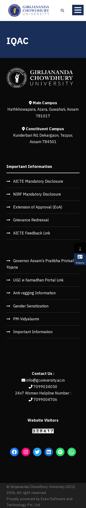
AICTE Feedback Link (31, 233)
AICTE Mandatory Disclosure (38, 181)
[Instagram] (26, 452)
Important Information (33, 331)
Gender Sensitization (30, 306)
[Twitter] (37, 452)
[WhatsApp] (71, 452)
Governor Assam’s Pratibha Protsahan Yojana (42, 264)
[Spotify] (60, 452)
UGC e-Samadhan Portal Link (38, 280)
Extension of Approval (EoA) (37, 207)
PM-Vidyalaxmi (26, 318)
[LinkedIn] (48, 452)
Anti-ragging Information (34, 292)
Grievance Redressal (31, 220)
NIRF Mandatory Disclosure (37, 194)
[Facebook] (14, 452)
